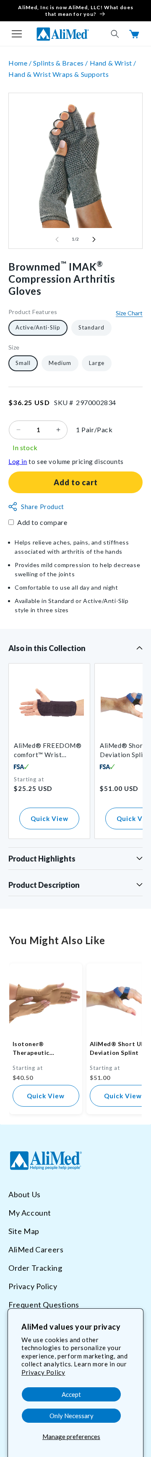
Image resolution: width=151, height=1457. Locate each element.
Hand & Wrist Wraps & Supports (58, 74)
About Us (24, 1194)
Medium (60, 363)
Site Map (23, 1231)
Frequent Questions (43, 1304)
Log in (17, 461)
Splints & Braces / (61, 63)
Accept (71, 1394)
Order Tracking (35, 1267)
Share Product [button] (42, 506)
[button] (17, 34)
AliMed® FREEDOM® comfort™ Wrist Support (48, 751)
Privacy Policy (43, 1372)
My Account (29, 1212)
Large (96, 363)
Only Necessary (71, 1415)
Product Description (44, 884)
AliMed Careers (35, 1249)
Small (23, 363)
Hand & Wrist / (113, 63)
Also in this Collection (47, 648)
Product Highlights (42, 858)
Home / (20, 63)
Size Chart (129, 313)
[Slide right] (94, 239)
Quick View (49, 818)
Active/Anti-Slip (38, 327)
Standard (91, 327)
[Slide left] (57, 239)
